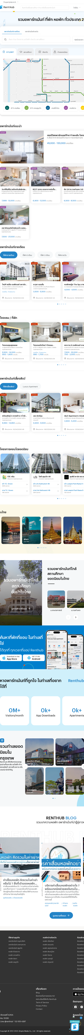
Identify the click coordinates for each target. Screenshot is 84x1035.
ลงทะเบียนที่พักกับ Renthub (46, 999)
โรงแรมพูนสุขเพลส (9, 345)
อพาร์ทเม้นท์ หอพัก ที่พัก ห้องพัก (10, 7)
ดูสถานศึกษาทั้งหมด (19, 608)
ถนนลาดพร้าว (63, 760)
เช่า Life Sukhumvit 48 (41, 483)
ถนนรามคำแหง (53, 789)
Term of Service (42, 1002)
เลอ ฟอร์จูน (37, 415)
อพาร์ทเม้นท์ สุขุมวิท (15, 947)
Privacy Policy (41, 1005)
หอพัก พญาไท (13, 961)
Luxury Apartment (30, 386)
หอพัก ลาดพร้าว (14, 954)
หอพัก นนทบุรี (48, 958)
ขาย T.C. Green (7, 490)
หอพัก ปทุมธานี (48, 961)
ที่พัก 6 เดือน (27, 255)
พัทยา (26, 539)
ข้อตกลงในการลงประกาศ (45, 995)
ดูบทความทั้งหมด (59, 915)
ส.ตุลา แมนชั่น (38, 284)
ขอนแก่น (48, 539)
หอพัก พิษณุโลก (48, 951)
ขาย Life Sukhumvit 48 (41, 490)
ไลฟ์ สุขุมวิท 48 (45, 476)
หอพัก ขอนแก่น (48, 944)
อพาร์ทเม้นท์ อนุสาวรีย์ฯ (17, 940)
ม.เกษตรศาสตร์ (56, 610)
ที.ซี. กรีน (11, 476)
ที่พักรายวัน (62, 255)
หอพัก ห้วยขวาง (14, 951)
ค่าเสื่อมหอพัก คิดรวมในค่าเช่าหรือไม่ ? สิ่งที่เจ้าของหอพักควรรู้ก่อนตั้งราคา (20, 881)
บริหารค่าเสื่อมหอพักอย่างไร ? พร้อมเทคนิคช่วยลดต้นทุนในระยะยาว (62, 887)
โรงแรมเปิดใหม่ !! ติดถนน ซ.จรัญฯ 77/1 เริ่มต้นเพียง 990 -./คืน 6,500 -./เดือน (45, 345)
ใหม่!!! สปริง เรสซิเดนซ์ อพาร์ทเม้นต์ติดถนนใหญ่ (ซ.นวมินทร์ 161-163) (14, 284)
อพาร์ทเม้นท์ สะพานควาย (17, 944)
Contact (39, 1008)
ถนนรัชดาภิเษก (33, 760)
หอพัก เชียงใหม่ (48, 940)
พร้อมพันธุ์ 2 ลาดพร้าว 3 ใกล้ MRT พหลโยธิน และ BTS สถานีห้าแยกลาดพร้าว (15, 416)
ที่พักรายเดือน (8, 255)
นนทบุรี (6, 539)
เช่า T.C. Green (7, 483)
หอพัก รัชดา (13, 958)
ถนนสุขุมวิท (32, 789)
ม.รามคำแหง (75, 610)
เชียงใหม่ (68, 539)
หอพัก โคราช (47, 954)
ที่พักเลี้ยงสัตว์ (8, 386)
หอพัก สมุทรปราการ (50, 947)
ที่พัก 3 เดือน (45, 255)
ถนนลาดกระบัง (73, 789)
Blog (38, 992)
